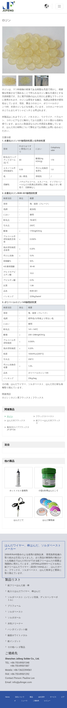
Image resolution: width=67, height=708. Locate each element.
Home (7, 697)
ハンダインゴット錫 (17, 629)
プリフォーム (14, 606)
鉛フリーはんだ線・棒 (18, 585)
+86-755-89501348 (19, 662)
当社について (19, 697)
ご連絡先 (11, 653)
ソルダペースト (15, 611)
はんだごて (19, 520)
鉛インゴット (14, 641)
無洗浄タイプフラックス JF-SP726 (18, 428)
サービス (53, 697)
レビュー (47, 700)
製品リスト (13, 579)
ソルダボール (14, 617)
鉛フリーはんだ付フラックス (48, 421)
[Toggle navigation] (59, 6)
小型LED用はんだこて (48, 490)
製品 (31, 697)
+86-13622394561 (23, 670)
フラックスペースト (45, 416)
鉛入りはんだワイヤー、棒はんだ (24, 591)
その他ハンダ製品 (16, 647)
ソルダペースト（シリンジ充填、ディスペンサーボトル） (33, 598)
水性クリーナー (15, 623)
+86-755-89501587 (19, 665)
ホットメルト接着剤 (19, 490)
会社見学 (41, 697)
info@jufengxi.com (22, 682)
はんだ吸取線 (48, 520)
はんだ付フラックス (16, 420)
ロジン (10, 416)
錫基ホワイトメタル (17, 635)
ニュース (24, 700)
